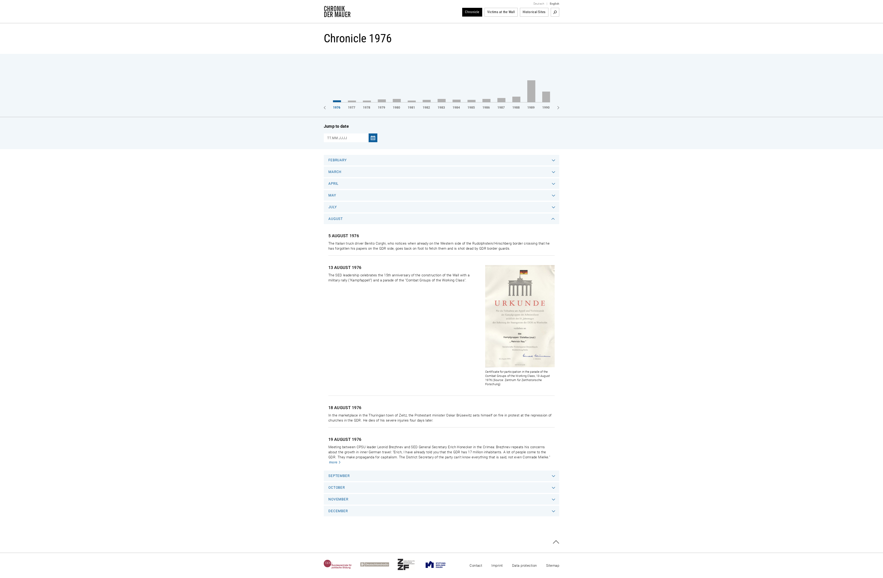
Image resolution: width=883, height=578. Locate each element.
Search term (555, 12)
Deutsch (538, 3)
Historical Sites (534, 12)
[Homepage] (337, 15)
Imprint (497, 566)
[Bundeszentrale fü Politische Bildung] (342, 564)
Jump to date (336, 126)
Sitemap (552, 566)
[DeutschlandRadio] (379, 564)
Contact (476, 566)
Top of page (556, 542)
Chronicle (472, 12)
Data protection (524, 566)
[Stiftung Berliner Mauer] (439, 564)
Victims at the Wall (501, 12)
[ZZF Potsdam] (410, 564)
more (333, 462)
